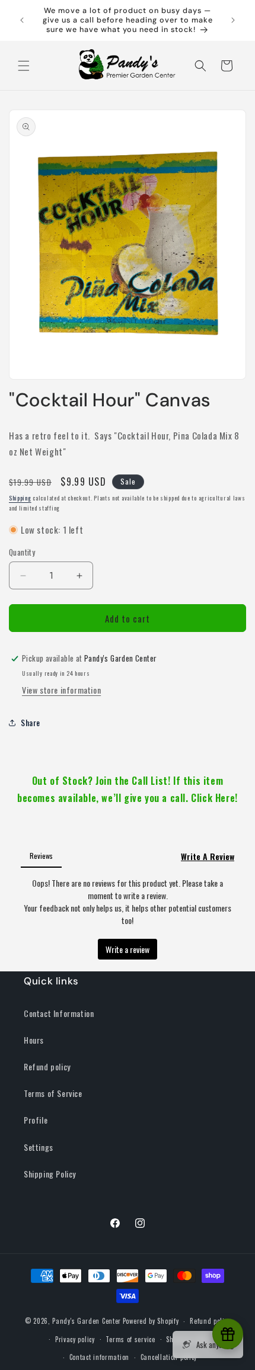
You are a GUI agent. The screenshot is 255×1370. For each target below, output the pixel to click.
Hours (34, 1040)
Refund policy (47, 1066)
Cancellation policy (169, 1357)
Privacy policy (75, 1339)
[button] (24, 66)
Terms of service (130, 1339)
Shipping (20, 497)
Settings (38, 1147)
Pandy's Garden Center (86, 1321)
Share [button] (30, 722)
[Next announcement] (233, 20)
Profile (35, 1120)
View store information (61, 690)
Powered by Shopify (151, 1321)
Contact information (99, 1357)
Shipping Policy (50, 1173)
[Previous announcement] (22, 20)
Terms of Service (53, 1093)
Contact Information (59, 1013)
